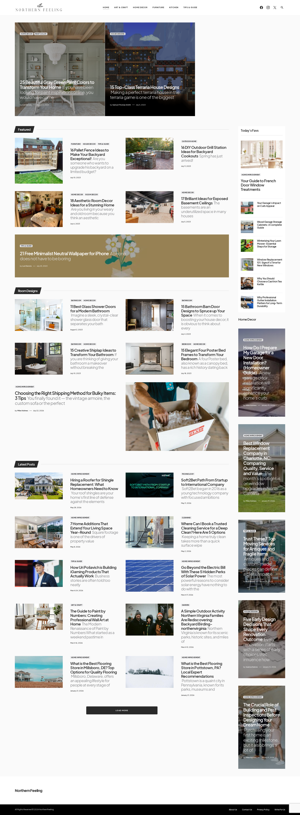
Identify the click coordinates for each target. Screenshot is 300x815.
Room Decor (91, 194)
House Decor (89, 144)
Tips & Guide (103, 144)
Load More (122, 710)
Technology (188, 474)
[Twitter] (274, 7)
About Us (233, 810)
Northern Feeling (28, 790)
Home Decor (26, 34)
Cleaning (186, 518)
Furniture (76, 144)
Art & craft (76, 605)
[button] (282, 7)
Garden (185, 605)
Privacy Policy (263, 810)
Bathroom (76, 300)
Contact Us (247, 810)
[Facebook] (261, 7)
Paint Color (41, 34)
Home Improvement (25, 387)
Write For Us (280, 810)
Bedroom (186, 344)
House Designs (118, 34)
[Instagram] (268, 7)
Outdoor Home (189, 141)
